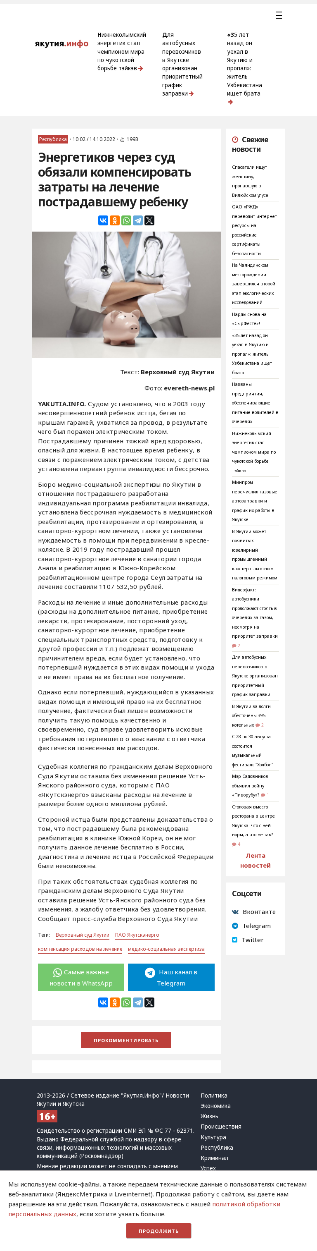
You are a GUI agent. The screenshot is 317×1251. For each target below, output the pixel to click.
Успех (208, 1168)
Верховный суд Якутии (82, 934)
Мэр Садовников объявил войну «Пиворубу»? (250, 785)
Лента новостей (255, 860)
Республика (53, 139)
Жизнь (209, 1116)
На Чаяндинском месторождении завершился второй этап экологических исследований (253, 283)
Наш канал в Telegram (177, 977)
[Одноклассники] (115, 220)
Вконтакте (259, 911)
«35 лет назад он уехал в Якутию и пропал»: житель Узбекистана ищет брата (244, 64)
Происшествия (221, 1126)
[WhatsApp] (126, 220)
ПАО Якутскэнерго (137, 934)
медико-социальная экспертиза (166, 948)
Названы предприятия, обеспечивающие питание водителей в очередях (255, 402)
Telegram (256, 925)
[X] (149, 220)
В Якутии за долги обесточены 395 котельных (251, 715)
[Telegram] (138, 220)
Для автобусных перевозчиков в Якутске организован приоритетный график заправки (182, 64)
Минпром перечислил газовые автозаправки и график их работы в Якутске (254, 500)
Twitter (252, 939)
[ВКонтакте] (103, 220)
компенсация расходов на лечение (80, 948)
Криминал (214, 1158)
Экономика (216, 1106)
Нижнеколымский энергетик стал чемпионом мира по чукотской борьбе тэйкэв (121, 51)
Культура (213, 1137)
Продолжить (159, 1231)
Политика (214, 1095)
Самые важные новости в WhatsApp (81, 977)
